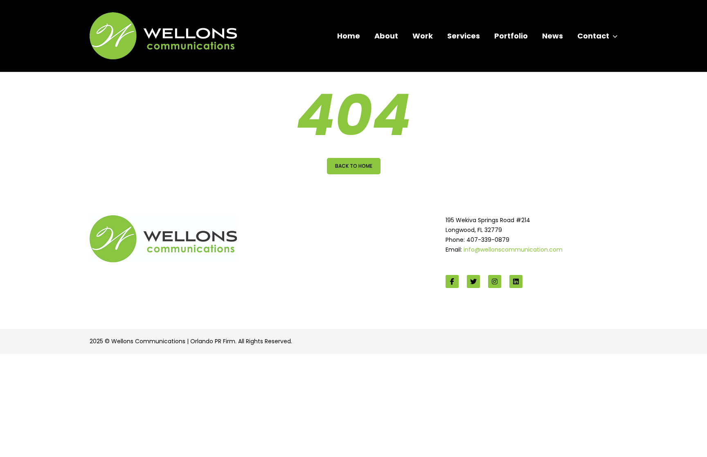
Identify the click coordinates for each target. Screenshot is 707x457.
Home (348, 36)
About (386, 36)
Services (463, 36)
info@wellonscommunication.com (513, 249)
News (552, 36)
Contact (593, 36)
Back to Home (353, 165)
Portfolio (511, 36)
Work (422, 36)
